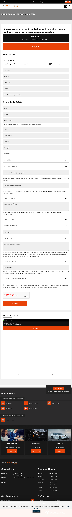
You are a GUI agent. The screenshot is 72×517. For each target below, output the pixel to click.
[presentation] (18, 374)
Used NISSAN (56, 403)
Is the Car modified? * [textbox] (10, 225)
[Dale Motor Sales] (9, 6)
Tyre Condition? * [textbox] (9, 238)
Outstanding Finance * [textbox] (10, 261)
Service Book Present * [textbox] (11, 166)
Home (41, 500)
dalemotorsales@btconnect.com (12, 2)
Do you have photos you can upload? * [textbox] (15, 278)
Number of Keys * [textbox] (9, 219)
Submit (15, 304)
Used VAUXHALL (33, 408)
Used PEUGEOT (10, 420)
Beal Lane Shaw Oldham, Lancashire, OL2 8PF (35, 2)
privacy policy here (52, 287)
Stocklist (57, 500)
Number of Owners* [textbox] (10, 198)
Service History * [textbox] (9, 160)
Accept (36, 511)
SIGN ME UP (58, 388)
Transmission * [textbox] (8, 154)
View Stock (36, 451)
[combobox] (36, 153)
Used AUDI (9, 403)
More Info (12, 451)
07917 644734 (18, 473)
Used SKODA (9, 408)
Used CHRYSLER (33, 403)
